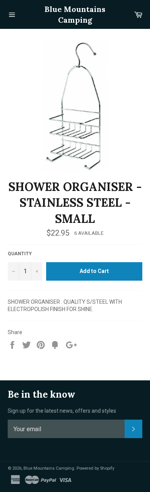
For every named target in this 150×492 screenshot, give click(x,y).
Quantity (20, 253)
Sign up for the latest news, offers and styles (62, 411)
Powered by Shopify (95, 468)
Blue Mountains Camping (75, 14)
